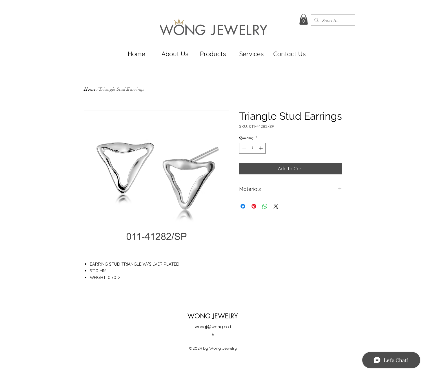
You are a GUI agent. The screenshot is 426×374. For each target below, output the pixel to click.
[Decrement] (243, 148)
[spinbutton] (252, 148)
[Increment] (261, 148)
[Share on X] (275, 206)
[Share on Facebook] (242, 206)
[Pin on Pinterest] (253, 206)
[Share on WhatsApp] (264, 206)
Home (90, 89)
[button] (303, 19)
